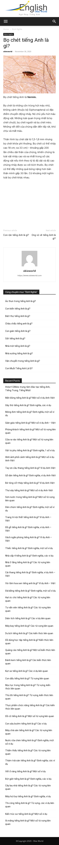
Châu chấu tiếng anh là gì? (18, 323)
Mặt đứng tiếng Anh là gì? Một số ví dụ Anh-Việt (30, 398)
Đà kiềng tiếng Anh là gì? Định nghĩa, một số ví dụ (30, 590)
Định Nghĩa (17, 29)
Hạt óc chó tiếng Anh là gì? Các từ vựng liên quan (27, 599)
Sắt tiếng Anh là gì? (15, 338)
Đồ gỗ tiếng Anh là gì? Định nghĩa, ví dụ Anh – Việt (28, 529)
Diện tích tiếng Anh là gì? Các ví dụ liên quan (27, 618)
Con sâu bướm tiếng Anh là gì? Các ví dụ (26, 723)
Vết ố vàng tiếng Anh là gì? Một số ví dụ (25, 771)
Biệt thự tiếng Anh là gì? (17, 316)
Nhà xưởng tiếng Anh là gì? (19, 353)
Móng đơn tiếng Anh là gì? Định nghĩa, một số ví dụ (29, 414)
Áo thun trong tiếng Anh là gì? (20, 301)
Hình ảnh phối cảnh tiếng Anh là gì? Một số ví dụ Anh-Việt (29, 459)
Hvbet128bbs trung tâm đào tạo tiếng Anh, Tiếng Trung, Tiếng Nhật (27, 389)
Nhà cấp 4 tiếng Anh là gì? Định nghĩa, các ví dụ (29, 555)
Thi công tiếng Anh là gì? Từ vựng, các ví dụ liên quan (29, 805)
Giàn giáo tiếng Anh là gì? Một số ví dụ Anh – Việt (30, 423)
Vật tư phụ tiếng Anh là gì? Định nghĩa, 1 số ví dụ (30, 450)
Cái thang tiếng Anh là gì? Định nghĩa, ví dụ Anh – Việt (30, 574)
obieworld (7, 51)
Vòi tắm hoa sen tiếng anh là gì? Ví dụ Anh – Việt (30, 583)
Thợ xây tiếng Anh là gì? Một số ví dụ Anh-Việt (29, 490)
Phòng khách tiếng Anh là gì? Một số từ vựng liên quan (30, 431)
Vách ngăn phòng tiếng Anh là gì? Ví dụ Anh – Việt (28, 539)
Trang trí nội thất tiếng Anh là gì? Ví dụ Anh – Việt (28, 519)
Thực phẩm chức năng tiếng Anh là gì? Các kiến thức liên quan (30, 707)
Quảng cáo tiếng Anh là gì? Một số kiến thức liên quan (30, 652)
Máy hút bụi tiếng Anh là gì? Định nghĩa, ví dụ (28, 796)
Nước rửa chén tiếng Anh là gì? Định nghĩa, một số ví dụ (29, 742)
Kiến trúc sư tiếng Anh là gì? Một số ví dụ (26, 814)
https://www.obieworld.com (30, 275)
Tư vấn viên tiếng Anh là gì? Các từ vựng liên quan (28, 609)
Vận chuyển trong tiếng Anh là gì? (22, 361)
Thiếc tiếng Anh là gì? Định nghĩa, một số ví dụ (29, 548)
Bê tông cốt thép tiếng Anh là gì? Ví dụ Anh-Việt (30, 483)
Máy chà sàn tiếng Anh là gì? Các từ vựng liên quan (28, 732)
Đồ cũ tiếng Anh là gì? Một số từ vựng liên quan (29, 716)
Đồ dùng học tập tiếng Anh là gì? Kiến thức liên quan (29, 642)
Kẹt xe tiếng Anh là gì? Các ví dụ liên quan (26, 671)
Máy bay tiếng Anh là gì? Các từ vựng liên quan (29, 626)
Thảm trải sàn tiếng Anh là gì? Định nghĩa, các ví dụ (30, 762)
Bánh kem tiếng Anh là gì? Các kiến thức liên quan (28, 662)
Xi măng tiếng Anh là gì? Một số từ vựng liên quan (28, 822)
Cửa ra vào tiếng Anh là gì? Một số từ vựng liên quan (29, 441)
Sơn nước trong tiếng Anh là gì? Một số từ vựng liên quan (30, 499)
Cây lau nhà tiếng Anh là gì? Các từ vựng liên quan (28, 787)
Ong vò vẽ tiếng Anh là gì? (44, 237)
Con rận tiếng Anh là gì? (16, 235)
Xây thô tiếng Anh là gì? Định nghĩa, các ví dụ (28, 405)
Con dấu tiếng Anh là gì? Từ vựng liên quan (27, 678)
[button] (54, 21)
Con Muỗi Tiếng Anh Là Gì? (19, 368)
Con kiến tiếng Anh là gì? (17, 308)
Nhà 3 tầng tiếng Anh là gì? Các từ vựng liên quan (27, 564)
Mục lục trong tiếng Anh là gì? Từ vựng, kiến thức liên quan (27, 687)
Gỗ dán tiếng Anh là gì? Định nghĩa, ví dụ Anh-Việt (30, 475)
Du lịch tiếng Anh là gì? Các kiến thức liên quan (29, 633)
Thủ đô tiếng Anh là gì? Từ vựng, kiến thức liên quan (29, 697)
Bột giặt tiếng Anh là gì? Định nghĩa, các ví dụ (28, 779)
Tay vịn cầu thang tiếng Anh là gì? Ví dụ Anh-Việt (30, 468)
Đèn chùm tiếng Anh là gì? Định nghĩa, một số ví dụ (29, 509)
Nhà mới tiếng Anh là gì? (17, 346)
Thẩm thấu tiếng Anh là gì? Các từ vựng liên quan (28, 752)
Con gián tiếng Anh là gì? (17, 331)
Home (6, 29)
